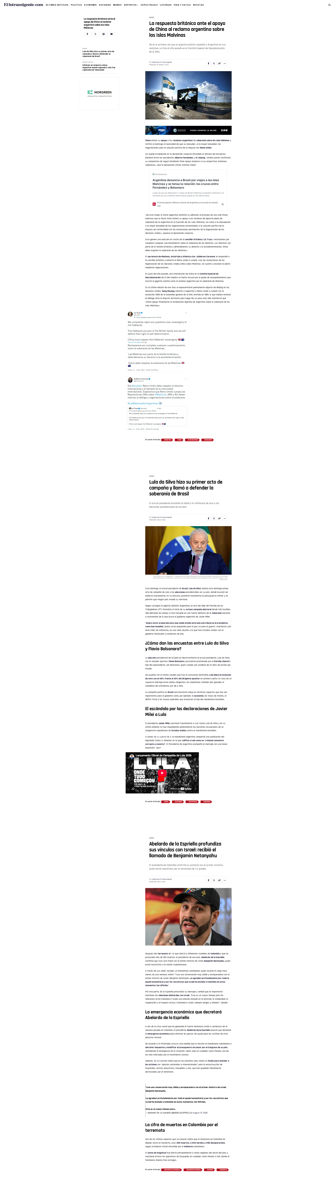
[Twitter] (95, 34)
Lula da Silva (193, 780)
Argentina (167, 440)
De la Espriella (160, 1017)
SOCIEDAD (105, 5)
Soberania (206, 780)
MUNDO (117, 5)
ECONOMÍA (90, 5)
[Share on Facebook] (208, 63)
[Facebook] (87, 34)
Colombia (215, 910)
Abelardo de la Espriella (172, 1120)
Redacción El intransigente (162, 62)
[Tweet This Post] (214, 63)
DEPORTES (130, 5)
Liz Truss (207, 239)
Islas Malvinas (193, 440)
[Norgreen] (99, 94)
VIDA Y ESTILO (182, 5)
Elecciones (178, 780)
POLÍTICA (76, 5)
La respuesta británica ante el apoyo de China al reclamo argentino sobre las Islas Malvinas (99, 23)
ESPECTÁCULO (149, 5)
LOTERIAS (166, 5)
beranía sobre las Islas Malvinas (214, 140)
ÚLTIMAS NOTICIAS (57, 5)
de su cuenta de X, (163, 715)
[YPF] (188, 131)
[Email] (111, 34)
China (148, 140)
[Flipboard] (103, 34)
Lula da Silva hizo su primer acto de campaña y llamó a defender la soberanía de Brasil (98, 54)
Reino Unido (208, 440)
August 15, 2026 (200, 1063)
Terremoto (223, 1120)
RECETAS (198, 5)
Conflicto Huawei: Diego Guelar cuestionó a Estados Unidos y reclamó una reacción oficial (96, 67)
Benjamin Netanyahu (193, 1120)
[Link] (219, 63)
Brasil (185, 567)
